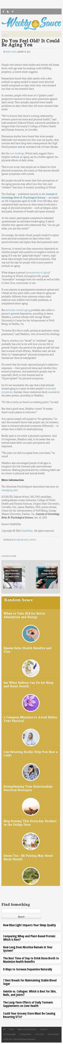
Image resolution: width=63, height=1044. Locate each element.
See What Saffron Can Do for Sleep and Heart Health (28, 684)
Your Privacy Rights (9, 1034)
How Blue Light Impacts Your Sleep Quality (29, 925)
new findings (17, 153)
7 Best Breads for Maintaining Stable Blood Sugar (30, 982)
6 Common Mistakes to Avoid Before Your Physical (30, 719)
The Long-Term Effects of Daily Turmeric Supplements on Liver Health (28, 1004)
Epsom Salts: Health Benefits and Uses (27, 649)
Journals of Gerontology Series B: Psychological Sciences (29, 195)
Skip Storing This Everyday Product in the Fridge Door (30, 822)
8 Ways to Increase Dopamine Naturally (27, 969)
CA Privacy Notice (25, 1034)
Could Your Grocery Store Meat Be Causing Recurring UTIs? (29, 1015)
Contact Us (43, 1029)
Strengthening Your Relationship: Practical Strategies (28, 788)
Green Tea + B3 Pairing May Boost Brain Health (28, 857)
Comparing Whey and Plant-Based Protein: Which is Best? (29, 937)
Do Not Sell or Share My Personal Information (19, 1039)
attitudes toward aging (18, 310)
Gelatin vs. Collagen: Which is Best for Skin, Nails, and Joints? (30, 993)
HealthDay (27, 530)
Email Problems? (53, 1034)
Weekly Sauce (11, 51)
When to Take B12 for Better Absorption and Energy (24, 615)
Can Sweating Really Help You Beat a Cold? (31, 753)
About (11, 1029)
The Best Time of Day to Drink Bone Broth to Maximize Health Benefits (31, 959)
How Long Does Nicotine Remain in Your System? (27, 948)
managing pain (9, 490)
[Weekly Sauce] (31, 23)
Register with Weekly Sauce (26, 1029)
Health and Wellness (19, 539)
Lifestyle (32, 539)
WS (4, 1029)
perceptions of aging (38, 272)
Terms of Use (39, 1034)
